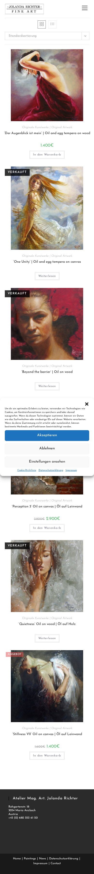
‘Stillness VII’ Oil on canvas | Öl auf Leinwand (47, 734)
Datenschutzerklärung (51, 470)
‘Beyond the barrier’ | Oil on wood (47, 372)
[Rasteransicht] (42, 24)
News (42, 858)
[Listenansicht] (52, 24)
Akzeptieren (47, 435)
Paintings (30, 858)
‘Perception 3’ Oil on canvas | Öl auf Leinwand (47, 506)
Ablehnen (47, 448)
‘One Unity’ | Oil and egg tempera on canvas (47, 262)
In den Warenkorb (47, 154)
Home (17, 858)
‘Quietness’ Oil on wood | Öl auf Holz (47, 624)
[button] (86, 404)
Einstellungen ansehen (47, 462)
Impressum (71, 470)
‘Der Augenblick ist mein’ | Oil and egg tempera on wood (47, 133)
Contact (56, 863)
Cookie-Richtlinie (26, 470)
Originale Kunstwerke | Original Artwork (47, 127)
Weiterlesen (47, 276)
